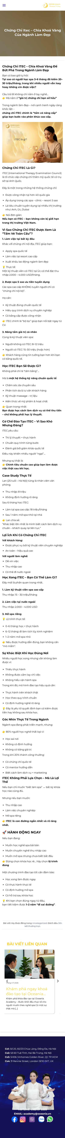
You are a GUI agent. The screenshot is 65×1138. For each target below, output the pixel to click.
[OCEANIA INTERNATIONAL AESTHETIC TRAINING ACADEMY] (51, 5)
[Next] (57, 981)
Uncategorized (39, 923)
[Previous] (7, 981)
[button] (4, 5)
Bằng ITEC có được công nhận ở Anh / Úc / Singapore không (32, 991)
